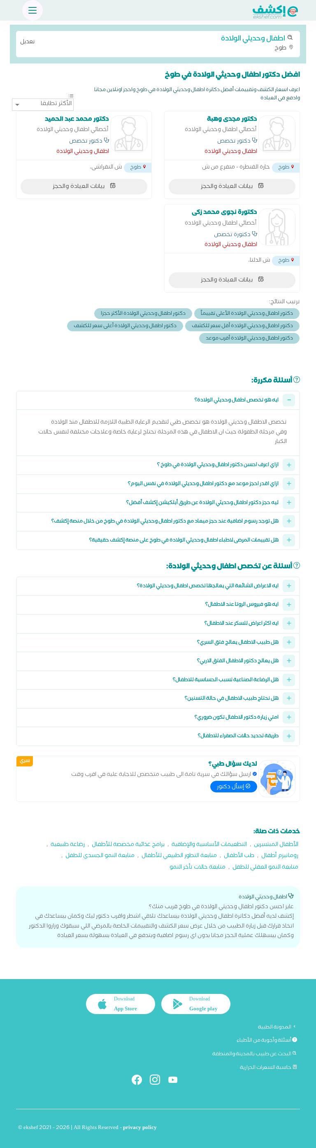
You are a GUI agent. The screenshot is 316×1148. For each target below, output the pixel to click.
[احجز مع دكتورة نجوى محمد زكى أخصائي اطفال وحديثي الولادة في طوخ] (277, 227)
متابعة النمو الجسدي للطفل (100, 856)
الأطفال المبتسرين (276, 845)
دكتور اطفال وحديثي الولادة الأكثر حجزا (143, 314)
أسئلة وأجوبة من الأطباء (264, 1041)
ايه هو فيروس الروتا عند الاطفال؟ (242, 605)
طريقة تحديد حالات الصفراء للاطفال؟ (238, 736)
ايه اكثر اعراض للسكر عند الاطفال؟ (241, 624)
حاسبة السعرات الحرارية (266, 1068)
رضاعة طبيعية (68, 845)
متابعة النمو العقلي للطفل (265, 868)
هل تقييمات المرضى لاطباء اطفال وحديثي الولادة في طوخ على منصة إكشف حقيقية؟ (184, 541)
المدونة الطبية (275, 1027)
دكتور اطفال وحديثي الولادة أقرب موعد (249, 339)
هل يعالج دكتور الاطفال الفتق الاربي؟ (238, 661)
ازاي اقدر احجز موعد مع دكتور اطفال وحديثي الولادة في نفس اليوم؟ (203, 484)
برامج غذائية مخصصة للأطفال (128, 845)
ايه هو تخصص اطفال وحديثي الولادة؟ (237, 400)
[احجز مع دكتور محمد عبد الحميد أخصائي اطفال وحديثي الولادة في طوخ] (129, 134)
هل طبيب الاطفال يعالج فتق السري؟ (238, 643)
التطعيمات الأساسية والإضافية (209, 845)
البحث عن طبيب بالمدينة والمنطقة (252, 1054)
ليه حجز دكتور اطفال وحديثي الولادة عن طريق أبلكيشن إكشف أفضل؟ (202, 503)
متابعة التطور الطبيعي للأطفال (179, 856)
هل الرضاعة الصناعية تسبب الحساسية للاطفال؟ (226, 680)
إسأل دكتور (231, 787)
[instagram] (158, 1081)
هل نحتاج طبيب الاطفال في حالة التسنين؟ (232, 699)
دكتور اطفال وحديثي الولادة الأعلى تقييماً (247, 314)
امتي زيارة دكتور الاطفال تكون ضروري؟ (237, 718)
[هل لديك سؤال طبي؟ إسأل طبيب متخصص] (277, 779)
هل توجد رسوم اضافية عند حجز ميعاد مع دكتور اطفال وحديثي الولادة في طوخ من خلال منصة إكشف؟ (165, 522)
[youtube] (176, 1081)
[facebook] (140, 1081)
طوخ (154, 43)
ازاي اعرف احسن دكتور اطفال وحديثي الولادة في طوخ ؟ (218, 465)
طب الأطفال (239, 856)
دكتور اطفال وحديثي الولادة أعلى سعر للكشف (125, 326)
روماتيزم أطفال (279, 856)
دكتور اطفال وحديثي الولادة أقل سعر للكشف (242, 326)
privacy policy (140, 1128)
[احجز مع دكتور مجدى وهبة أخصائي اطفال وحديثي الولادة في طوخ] (277, 134)
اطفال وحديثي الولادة (230, 152)
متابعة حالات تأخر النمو (197, 868)
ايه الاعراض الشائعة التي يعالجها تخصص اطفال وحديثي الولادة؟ (208, 586)
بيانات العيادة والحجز (227, 187)
